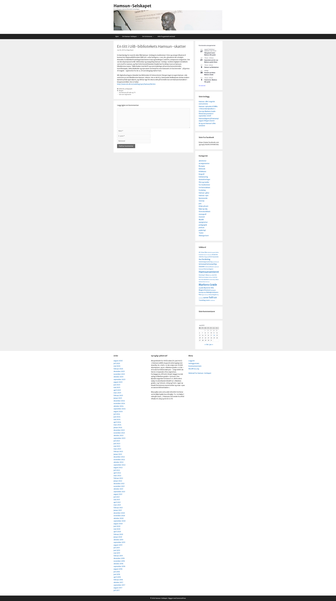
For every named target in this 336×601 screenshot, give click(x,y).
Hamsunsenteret (209, 271)
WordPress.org (193, 369)
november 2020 (119, 516)
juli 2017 (117, 590)
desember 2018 (119, 558)
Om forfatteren (147, 36)
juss (200, 204)
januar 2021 (118, 510)
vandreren (212, 300)
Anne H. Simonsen (208, 254)
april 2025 (117, 390)
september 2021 (119, 492)
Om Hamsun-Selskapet (129, 36)
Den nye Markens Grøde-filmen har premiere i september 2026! (207, 113)
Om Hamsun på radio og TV (127, 92)
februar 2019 (118, 556)
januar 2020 (118, 537)
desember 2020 (119, 513)
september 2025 (119, 379)
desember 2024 (119, 401)
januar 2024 (118, 428)
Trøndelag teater (204, 300)
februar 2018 (118, 580)
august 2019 (118, 545)
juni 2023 (117, 444)
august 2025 (118, 382)
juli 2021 (117, 497)
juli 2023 (117, 441)
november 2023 (119, 433)
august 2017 (118, 588)
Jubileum (211, 277)
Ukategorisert (204, 236)
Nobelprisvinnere (212, 292)
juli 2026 (117, 363)
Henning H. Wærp (204, 275)
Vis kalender (202, 85)
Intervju (201, 201)
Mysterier (207, 288)
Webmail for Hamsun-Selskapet (199, 373)
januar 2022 (118, 481)
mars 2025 (117, 393)
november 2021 (119, 486)
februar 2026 (118, 369)
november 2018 (119, 561)
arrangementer (204, 163)
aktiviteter (202, 161)
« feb (206, 345)
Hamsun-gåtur (204, 193)
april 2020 (117, 532)
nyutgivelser (203, 222)
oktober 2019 (118, 540)
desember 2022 (119, 457)
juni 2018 (117, 574)
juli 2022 (117, 470)
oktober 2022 (118, 462)
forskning (206, 259)
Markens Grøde (208, 284)
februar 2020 (118, 534)
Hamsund (201, 269)
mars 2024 (117, 425)
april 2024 (117, 422)
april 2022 (117, 473)
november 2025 (119, 374)
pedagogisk (128, 89)
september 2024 (120, 409)
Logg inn (191, 361)
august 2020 (118, 524)
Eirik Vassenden (214, 257)
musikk (201, 288)
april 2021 (117, 502)
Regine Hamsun (205, 294)
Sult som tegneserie (125, 94)
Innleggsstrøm (193, 363)
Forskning (202, 190)
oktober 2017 (118, 582)
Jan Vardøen (205, 277)
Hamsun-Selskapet (132, 5)
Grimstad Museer (209, 266)
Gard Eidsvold (216, 261)
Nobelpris (213, 290)
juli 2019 (117, 548)
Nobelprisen (202, 292)
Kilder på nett (203, 206)
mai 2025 (117, 387)
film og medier (204, 182)
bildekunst (202, 171)
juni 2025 (117, 385)
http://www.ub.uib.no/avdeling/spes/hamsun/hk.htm (136, 84)
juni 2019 (117, 550)
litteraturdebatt (204, 212)
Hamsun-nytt (203, 195)
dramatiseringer (204, 179)
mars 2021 (117, 505)
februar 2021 (118, 508)
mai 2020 (117, 529)
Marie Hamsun (206, 281)
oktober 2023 (118, 435)
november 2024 (119, 403)
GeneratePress (181, 598)
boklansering (203, 177)
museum (202, 217)
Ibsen (210, 275)
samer (206, 297)
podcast (201, 228)
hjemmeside (203, 198)
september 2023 (119, 438)
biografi (201, 174)
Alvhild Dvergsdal (212, 252)
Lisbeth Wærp (212, 279)
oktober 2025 (118, 377)
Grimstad (202, 264)
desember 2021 (119, 484)
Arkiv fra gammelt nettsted (166, 36)
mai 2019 (117, 553)
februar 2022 (118, 478)
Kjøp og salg (203, 209)
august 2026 (118, 361)
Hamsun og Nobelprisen (211, 67)
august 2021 (118, 494)
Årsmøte (202, 166)
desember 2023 (119, 430)
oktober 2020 (118, 518)
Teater (201, 233)
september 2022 (119, 465)
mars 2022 (117, 476)
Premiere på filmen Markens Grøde (209, 73)
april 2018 (117, 577)
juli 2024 (117, 414)
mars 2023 (117, 449)
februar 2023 (118, 452)
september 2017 (119, 585)
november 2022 (119, 460)
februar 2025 (118, 395)
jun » (211, 345)
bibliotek (121, 89)
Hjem (117, 36)
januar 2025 (118, 398)
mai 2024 (117, 419)
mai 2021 (117, 500)
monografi (202, 214)
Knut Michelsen (205, 279)
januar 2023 (118, 454)
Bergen (121, 90)
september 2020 (119, 521)
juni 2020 (117, 526)
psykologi (202, 230)
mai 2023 (117, 446)
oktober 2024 (119, 406)
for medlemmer (204, 185)
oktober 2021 (118, 489)
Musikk (201, 220)
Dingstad (206, 257)
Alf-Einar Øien (203, 252)
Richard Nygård (213, 294)
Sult (211, 297)
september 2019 (119, 542)
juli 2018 (117, 572)
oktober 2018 (118, 564)
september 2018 (119, 566)
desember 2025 (119, 371)
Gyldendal (216, 266)
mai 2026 (117, 366)
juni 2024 (117, 417)
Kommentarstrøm (194, 366)
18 (214, 335)
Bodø (213, 254)
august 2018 (118, 569)
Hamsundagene (208, 269)
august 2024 (118, 411)
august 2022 (118, 468)
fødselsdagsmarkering (205, 262)
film (200, 259)
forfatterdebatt (204, 188)
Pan (200, 294)
